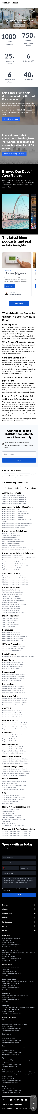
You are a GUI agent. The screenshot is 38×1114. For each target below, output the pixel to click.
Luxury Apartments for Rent (10, 624)
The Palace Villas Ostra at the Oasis (13, 825)
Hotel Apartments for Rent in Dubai (13, 600)
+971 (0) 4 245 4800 (9, 942)
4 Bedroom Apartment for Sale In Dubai (14, 503)
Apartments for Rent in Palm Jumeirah (13, 676)
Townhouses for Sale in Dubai (11, 535)
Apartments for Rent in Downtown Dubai (14, 698)
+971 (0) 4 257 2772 (9, 985)
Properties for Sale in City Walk (11, 713)
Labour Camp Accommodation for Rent (14, 781)
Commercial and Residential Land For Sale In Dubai (17, 549)
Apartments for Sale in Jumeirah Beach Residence (17, 523)
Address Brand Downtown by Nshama (13, 819)
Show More (19, 304)
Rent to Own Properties (9, 783)
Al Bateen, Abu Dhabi (12, 488)
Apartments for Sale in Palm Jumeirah (13, 527)
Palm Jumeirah (24, 476)
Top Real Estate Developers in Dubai (13, 789)
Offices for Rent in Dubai (9, 602)
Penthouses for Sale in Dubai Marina (13, 638)
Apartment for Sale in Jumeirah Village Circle (15, 769)
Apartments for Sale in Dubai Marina (13, 515)
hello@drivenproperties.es (12, 1054)
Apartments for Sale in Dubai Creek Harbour (15, 513)
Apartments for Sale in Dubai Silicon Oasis (15, 517)
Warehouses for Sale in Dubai (11, 545)
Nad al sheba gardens (8, 811)
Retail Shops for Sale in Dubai (11, 543)
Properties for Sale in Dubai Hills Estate (14, 751)
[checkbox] (3, 443)
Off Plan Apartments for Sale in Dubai (13, 646)
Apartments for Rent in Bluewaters (13, 735)
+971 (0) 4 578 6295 (9, 956)
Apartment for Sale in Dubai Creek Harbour (15, 759)
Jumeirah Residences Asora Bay (12, 815)
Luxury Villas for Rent (8, 626)
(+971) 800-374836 (16, 944)
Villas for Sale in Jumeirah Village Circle (14, 775)
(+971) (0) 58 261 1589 (10, 1026)
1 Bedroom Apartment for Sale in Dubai (14, 497)
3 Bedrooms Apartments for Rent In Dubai (15, 582)
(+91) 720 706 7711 (9, 1078)
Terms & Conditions (7, 1108)
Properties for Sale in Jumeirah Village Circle (15, 560)
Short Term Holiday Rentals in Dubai (13, 612)
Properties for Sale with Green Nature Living (15, 566)
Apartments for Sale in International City (14, 727)
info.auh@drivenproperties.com (13, 1013)
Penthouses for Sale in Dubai (11, 539)
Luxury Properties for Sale (10, 618)
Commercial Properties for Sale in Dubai (14, 547)
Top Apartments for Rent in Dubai (12, 592)
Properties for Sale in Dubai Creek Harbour (15, 763)
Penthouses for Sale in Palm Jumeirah (13, 640)
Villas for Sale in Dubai (8, 533)
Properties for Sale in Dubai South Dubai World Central (18, 557)
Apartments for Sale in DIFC (10, 509)
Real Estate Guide (7, 803)
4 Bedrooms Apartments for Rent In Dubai (15, 584)
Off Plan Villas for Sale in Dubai (11, 650)
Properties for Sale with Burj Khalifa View (14, 564)
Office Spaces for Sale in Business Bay (13, 692)
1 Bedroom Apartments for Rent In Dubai (14, 578)
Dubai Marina (9, 476)
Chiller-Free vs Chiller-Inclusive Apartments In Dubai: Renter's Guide (15, 274)
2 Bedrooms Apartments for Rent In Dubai (15, 580)
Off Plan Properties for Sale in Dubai (13, 648)
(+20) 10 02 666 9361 (9, 1062)
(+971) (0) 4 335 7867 (9, 997)
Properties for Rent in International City (14, 725)
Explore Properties (19, 25)
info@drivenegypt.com (11, 1066)
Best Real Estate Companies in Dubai (13, 797)
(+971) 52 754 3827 (9, 1088)
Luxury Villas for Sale (8, 622)
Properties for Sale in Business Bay (12, 690)
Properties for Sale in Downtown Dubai (14, 705)
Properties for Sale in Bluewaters (12, 741)
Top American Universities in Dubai (12, 799)
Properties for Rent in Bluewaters (12, 739)
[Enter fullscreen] (30, 11)
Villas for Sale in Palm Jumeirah (11, 680)
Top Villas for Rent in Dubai (10, 596)
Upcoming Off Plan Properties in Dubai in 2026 (16, 831)
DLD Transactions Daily (9, 787)
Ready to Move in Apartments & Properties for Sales (18, 656)
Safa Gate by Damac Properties (11, 817)
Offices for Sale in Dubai (9, 537)
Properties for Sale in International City (14, 729)
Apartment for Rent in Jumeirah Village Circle (16, 771)
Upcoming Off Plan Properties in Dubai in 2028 (16, 835)
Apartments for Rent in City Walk (12, 715)
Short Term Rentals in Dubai (10, 610)
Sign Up (19, 460)
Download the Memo (11, 119)
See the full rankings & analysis (14, 154)
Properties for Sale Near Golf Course (13, 568)
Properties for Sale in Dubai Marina (12, 555)
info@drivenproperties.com (12, 946)
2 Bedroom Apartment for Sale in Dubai (14, 499)
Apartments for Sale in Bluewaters (12, 737)
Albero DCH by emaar (8, 823)
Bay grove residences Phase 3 (11, 809)
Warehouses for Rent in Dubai (11, 606)
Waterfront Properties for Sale (11, 570)
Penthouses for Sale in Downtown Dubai (14, 636)
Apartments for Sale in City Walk (12, 717)
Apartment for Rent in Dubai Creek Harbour (15, 761)
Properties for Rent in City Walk (12, 594)
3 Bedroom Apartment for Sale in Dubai (14, 501)
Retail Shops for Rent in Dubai (11, 608)
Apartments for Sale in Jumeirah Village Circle (16, 525)
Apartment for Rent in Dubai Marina (13, 664)
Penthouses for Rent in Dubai (11, 590)
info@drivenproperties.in (11, 1082)
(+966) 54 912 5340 (9, 1038)
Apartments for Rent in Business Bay (13, 688)
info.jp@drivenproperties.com (12, 1092)
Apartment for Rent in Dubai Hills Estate (14, 749)
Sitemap (25, 1108)
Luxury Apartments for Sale (10, 620)
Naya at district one (8, 813)
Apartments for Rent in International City (14, 723)
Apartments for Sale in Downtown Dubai (14, 511)
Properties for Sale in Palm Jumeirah (13, 678)
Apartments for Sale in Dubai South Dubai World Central (16, 520)
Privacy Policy (17, 1108)
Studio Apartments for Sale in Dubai (13, 495)
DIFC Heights (6, 821)
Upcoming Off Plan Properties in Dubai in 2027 (16, 833)
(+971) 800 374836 (16, 1028)
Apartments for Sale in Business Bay (13, 686)
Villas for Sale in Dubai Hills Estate (12, 753)
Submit (19, 895)
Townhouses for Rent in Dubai (11, 598)
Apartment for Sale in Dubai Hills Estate (14, 747)
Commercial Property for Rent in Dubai (14, 604)
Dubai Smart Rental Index (10, 801)
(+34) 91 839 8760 (9, 1050)
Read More (9, 286)
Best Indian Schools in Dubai (10, 795)
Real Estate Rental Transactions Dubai (14, 785)
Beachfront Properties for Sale (11, 562)
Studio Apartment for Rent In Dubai (13, 576)
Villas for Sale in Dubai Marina (11, 668)
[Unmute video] (34, 11)
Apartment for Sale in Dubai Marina (12, 662)
